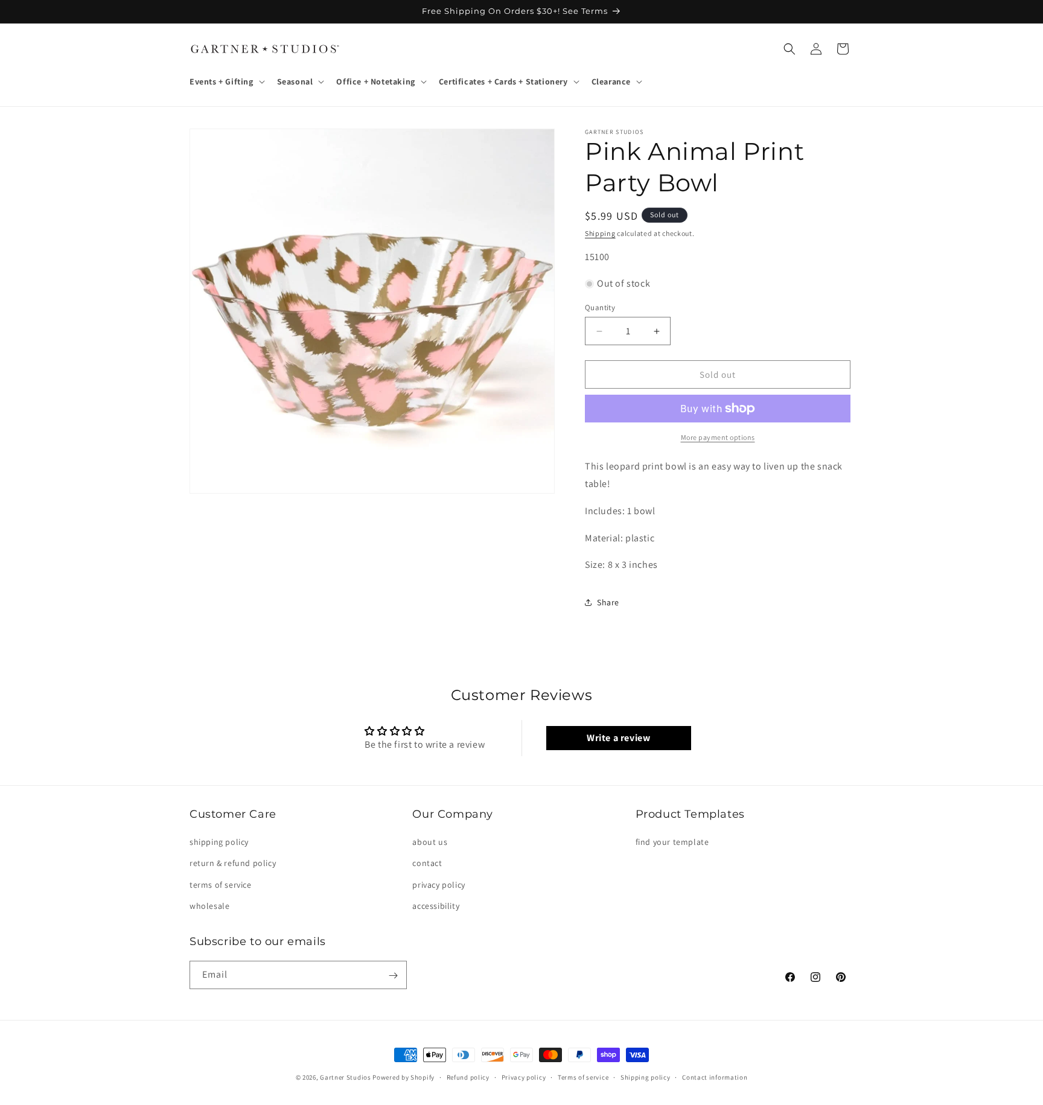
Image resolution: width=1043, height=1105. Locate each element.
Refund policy (468, 1076)
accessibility (435, 905)
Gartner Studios (345, 1077)
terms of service (221, 884)
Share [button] (608, 602)
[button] (226, 81)
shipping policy (219, 841)
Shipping (600, 233)
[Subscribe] (393, 975)
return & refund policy (233, 863)
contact (427, 863)
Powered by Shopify (403, 1077)
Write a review (618, 737)
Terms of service (583, 1076)
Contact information (714, 1076)
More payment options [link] (718, 437)
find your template (672, 841)
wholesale (209, 905)
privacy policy (438, 884)
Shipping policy (645, 1076)
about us (429, 841)
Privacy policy (524, 1076)
